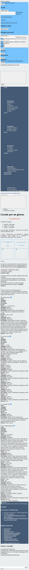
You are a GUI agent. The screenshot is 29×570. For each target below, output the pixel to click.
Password (18, 14)
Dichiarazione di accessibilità (11, 534)
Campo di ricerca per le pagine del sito (10, 193)
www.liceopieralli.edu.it (7, 426)
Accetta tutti (6, 271)
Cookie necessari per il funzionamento (10, 290)
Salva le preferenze (13, 500)
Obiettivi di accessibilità (10, 536)
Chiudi (2, 49)
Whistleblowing (8, 537)
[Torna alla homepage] (10, 64)
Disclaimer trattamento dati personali (10, 555)
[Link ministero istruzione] (8, 2)
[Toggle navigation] (13, 77)
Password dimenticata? (6, 17)
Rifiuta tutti (14, 269)
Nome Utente (19, 12)
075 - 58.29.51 (10, 514)
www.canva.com (5, 336)
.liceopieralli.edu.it (5, 297)
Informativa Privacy (9, 531)
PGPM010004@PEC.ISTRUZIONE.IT (16, 519)
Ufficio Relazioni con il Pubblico (12, 533)
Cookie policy (7, 528)
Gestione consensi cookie (10, 538)
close (2, 84)
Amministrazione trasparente (11, 540)
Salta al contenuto (5, 1)
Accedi (3, 4)
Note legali (6, 530)
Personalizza (4, 269)
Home (5, 209)
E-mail (17, 37)
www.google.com (5, 404)
